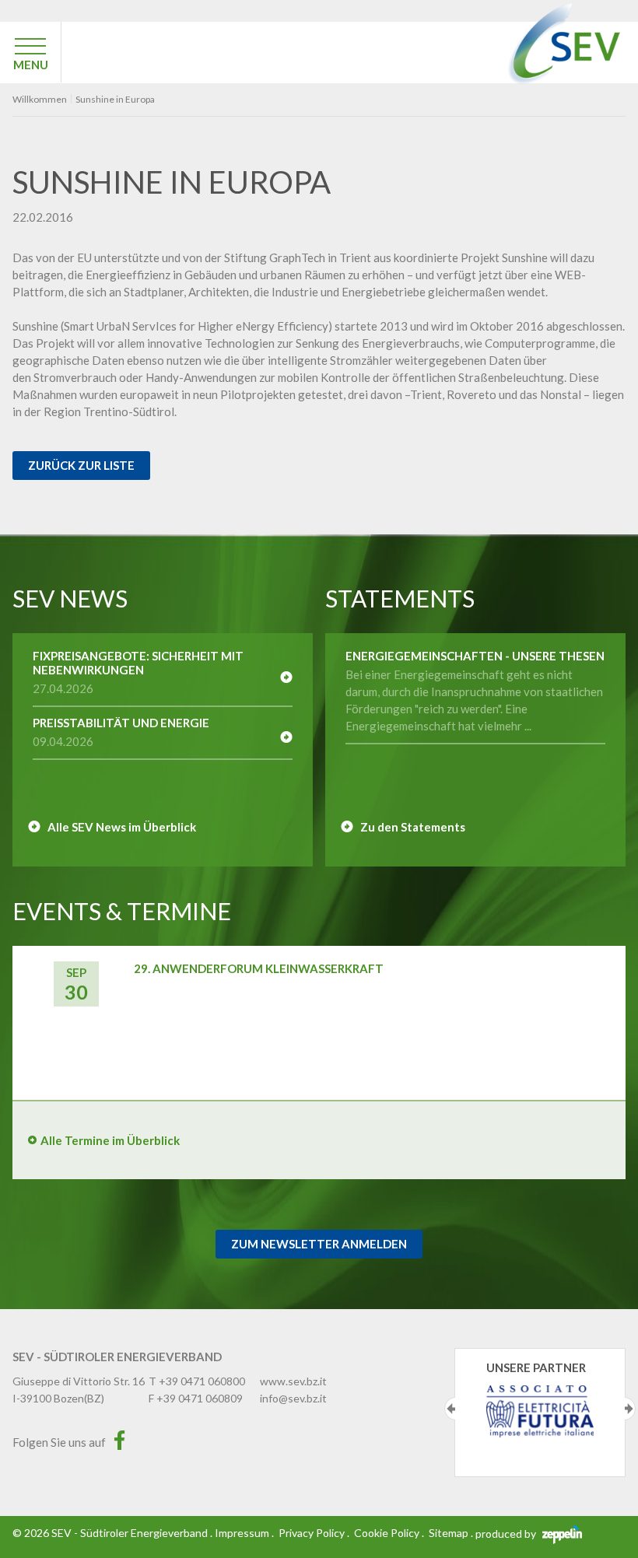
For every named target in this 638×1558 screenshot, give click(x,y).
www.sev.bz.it (293, 1381)
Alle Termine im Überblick (110, 1140)
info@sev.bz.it (293, 1398)
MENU (30, 65)
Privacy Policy (312, 1532)
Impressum (242, 1532)
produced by (506, 1533)
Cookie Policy (386, 1532)
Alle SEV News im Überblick (121, 827)
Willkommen (39, 99)
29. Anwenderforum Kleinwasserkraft (259, 968)
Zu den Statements (412, 827)
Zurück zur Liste (81, 465)
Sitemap (448, 1532)
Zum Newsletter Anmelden (319, 1244)
